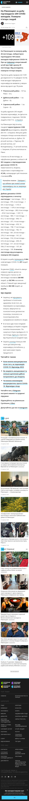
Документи (4, 760)
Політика (4, 731)
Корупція (18, 705)
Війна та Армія (20, 738)
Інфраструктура (20, 719)
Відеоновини (5, 741)
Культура (18, 708)
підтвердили (19, 259)
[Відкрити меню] (27, 2)
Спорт (3, 738)
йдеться (15, 335)
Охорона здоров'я (6, 7)
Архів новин (19, 749)
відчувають (17, 297)
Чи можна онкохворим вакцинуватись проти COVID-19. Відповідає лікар (15, 383)
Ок (14, 797)
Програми (18, 756)
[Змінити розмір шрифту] (26, 27)
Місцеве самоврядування (21, 725)
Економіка (4, 711)
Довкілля (4, 716)
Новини (3, 696)
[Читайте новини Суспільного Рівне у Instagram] (5, 776)
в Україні (18, 120)
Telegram (16, 390)
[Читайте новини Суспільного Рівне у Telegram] (15, 776)
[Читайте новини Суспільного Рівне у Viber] (11, 776)
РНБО (12, 269)
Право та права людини (6, 725)
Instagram (23, 408)
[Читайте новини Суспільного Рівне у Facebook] (2, 776)
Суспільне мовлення (4, 752)
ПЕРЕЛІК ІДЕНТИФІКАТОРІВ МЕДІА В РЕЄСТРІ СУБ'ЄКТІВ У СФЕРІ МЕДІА (20, 763)
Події (2, 705)
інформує (11, 62)
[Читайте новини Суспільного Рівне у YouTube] (8, 776)
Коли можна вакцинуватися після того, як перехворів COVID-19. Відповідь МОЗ (15, 364)
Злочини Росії (5, 734)
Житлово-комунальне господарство (5, 720)
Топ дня (18, 741)
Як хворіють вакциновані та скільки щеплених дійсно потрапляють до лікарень (15, 374)
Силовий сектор (6, 729)
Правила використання (20, 752)
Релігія (17, 731)
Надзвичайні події (21, 713)
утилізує (13, 342)
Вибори (3, 713)
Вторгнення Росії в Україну (21, 696)
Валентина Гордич (10, 23)
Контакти (4, 749)
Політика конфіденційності (7, 757)
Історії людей (19, 729)
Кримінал (4, 708)
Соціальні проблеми (18, 735)
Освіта (17, 711)
